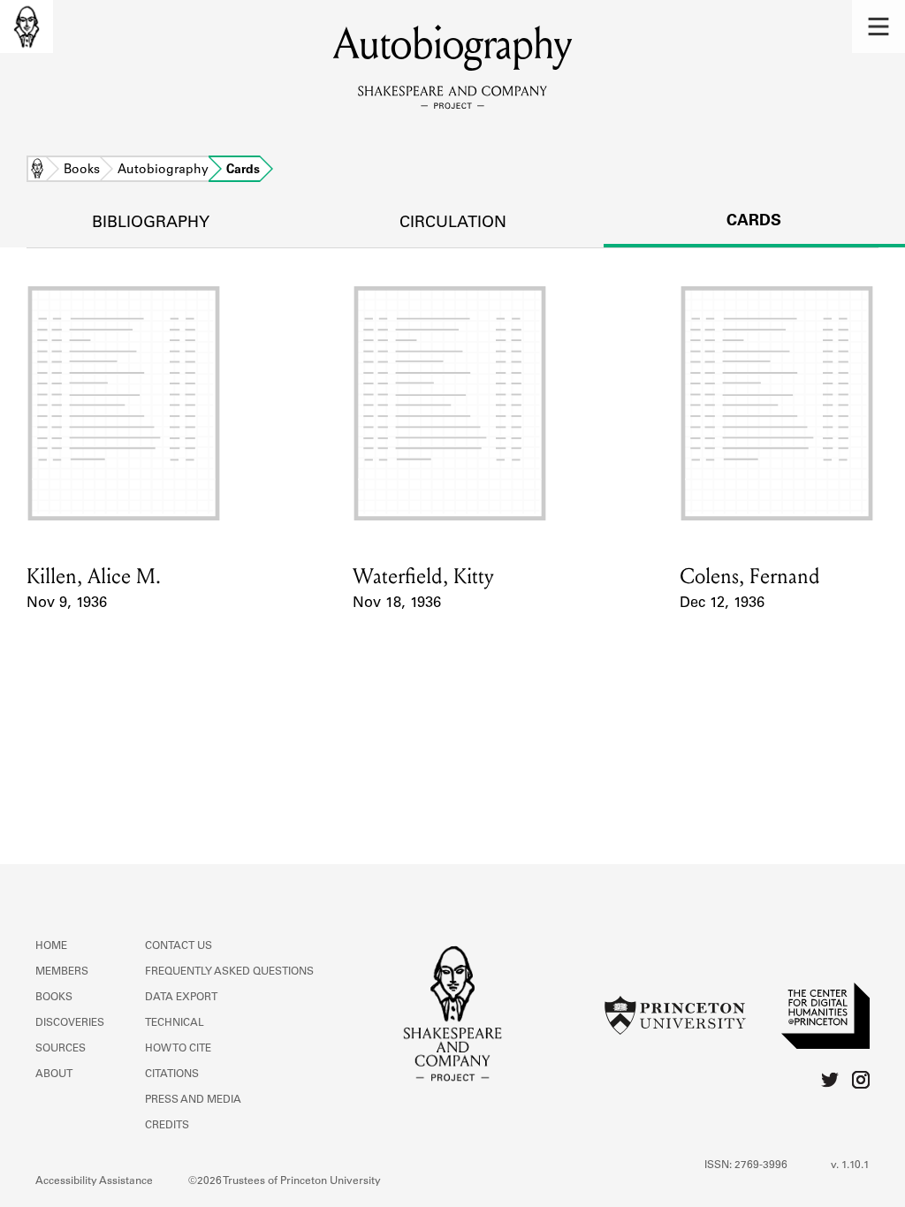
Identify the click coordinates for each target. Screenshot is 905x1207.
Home (37, 170)
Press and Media (193, 1100)
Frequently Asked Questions (229, 972)
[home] (26, 26)
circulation (452, 224)
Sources (60, 1049)
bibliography (150, 224)
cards (753, 222)
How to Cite (178, 1049)
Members (61, 972)
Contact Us (178, 946)
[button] (878, 26)
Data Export (181, 997)
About (53, 1074)
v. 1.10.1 (850, 1165)
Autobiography (163, 170)
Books (82, 170)
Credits (167, 1125)
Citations (172, 1074)
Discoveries (69, 1023)
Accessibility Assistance (94, 1181)
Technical (174, 1023)
